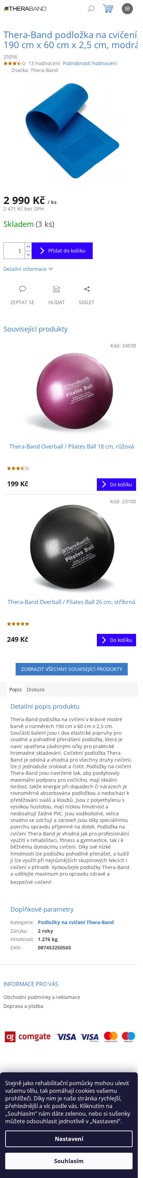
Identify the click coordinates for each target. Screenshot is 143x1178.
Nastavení (69, 1139)
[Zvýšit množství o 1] (28, 247)
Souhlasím (69, 1161)
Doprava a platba (23, 1006)
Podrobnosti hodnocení (90, 63)
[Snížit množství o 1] (28, 255)
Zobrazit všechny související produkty (71, 669)
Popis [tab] (15, 689)
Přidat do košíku (66, 250)
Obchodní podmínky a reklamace (41, 997)
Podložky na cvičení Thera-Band (76, 922)
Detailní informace (25, 269)
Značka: (34, 70)
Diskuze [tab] (36, 689)
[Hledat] (91, 9)
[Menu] (127, 9)
